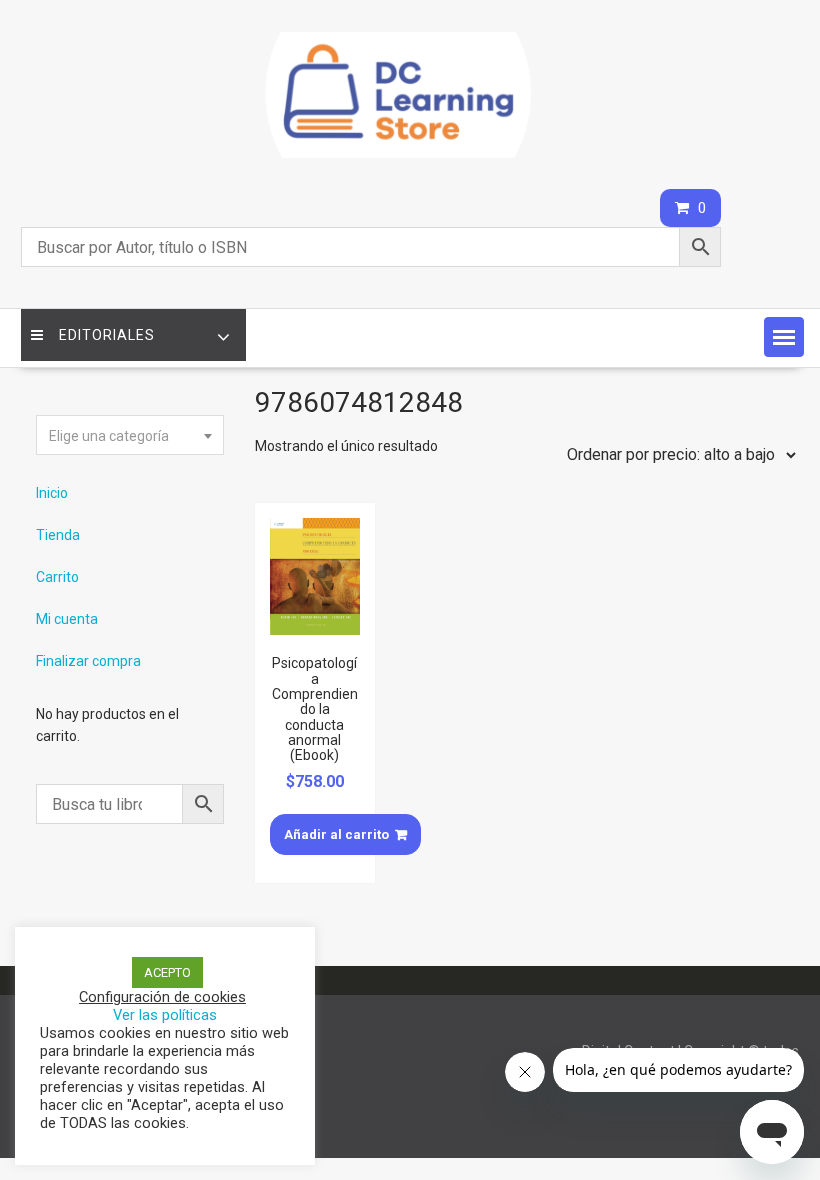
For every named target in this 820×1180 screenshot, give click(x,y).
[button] (784, 337)
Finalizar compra (88, 661)
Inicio (52, 493)
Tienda (58, 535)
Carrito (57, 577)
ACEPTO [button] (167, 972)
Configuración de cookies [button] (162, 997)
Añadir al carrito (336, 834)
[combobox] (130, 435)
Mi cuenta (67, 619)
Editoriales (107, 335)
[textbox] (130, 436)
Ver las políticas (165, 1015)
